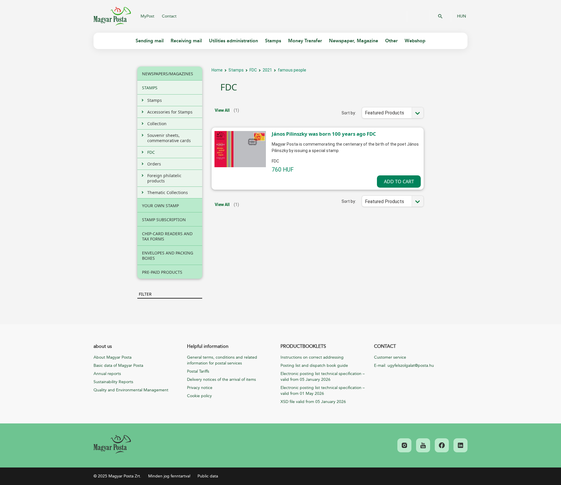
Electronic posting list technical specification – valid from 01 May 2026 (322, 390)
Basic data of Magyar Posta (118, 365)
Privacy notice (199, 387)
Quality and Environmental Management (131, 390)
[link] (112, 444)
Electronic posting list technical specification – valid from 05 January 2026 (322, 376)
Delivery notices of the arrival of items (221, 379)
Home (217, 70)
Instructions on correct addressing (312, 357)
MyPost (147, 16)
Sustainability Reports (113, 381)
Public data (208, 476)
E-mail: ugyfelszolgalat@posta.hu (404, 365)
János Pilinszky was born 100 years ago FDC (324, 133)
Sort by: (349, 113)
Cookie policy (199, 395)
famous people (292, 70)
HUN (461, 16)
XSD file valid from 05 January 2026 (313, 401)
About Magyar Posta (112, 357)
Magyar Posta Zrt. (112, 16)
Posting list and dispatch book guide (314, 365)
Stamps (236, 70)
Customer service (390, 357)
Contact (169, 16)
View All (222, 110)
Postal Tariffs (198, 371)
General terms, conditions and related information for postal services (222, 360)
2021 (267, 70)
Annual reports (107, 373)
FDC (253, 70)
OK (440, 16)
